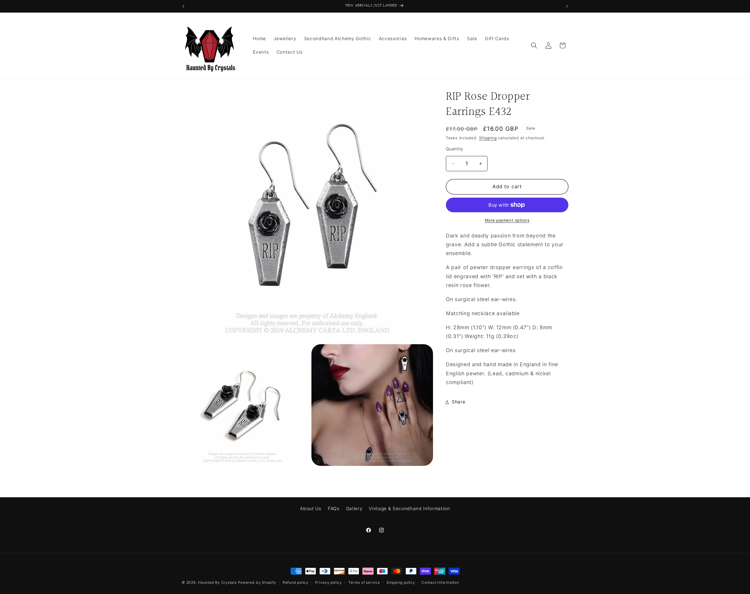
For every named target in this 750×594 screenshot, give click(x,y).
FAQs (334, 508)
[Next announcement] (566, 6)
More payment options (507, 220)
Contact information (440, 582)
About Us (310, 508)
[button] (534, 45)
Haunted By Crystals (217, 582)
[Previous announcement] (183, 6)
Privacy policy (328, 582)
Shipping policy (400, 582)
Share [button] (458, 402)
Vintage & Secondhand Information (409, 508)
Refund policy (295, 582)
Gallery (354, 508)
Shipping (488, 137)
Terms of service (364, 582)
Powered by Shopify (257, 582)
